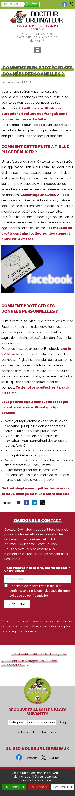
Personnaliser (62, 787)
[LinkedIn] (34, 504)
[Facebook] (26, 504)
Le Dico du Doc (27, 732)
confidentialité (37, 595)
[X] (42, 504)
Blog (62, 722)
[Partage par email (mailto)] (18, 504)
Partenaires (50, 732)
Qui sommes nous (42, 722)
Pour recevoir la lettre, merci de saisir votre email (37, 569)
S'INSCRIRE (17, 604)
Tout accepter (14, 787)
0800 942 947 (11, 4)
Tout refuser (38, 787)
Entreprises (17, 722)
